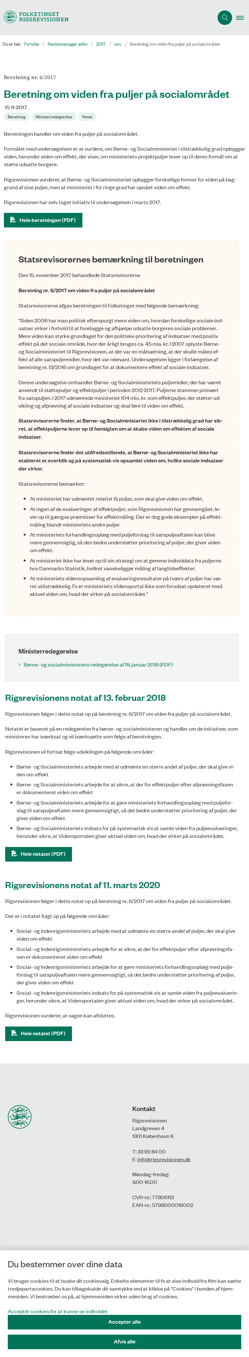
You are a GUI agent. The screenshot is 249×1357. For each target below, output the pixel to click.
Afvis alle (125, 1341)
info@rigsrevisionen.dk (164, 1159)
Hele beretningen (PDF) (47, 220)
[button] (242, 18)
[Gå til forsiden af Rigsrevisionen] (104, 17)
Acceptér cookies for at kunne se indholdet (58, 1311)
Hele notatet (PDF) (43, 853)
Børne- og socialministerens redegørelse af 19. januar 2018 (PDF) (98, 664)
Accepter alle (124, 1321)
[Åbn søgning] (225, 17)
